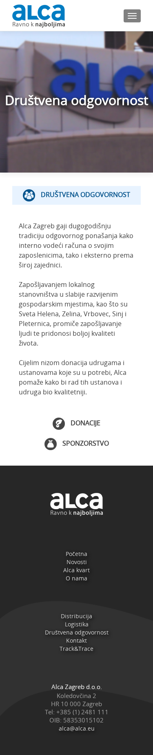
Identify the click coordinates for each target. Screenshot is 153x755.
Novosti (77, 562)
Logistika (77, 624)
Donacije (84, 423)
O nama (76, 578)
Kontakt (76, 640)
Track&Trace (76, 648)
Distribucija (76, 616)
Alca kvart (76, 570)
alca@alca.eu (77, 728)
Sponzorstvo (85, 443)
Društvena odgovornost (84, 194)
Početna (76, 554)
